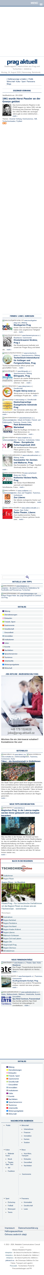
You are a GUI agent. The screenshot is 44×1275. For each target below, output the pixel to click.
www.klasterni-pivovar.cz (30, 335)
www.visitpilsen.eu (24, 438)
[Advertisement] (22, 34)
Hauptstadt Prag (9, 945)
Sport (23, 81)
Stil (9, 1168)
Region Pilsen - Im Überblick (13, 882)
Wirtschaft (11, 81)
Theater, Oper (18, 510)
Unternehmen (28, 1129)
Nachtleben (8, 650)
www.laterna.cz (19, 808)
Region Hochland (9, 926)
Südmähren (7, 917)
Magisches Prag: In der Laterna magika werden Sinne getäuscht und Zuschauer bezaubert (20, 813)
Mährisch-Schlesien (11, 935)
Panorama (31, 81)
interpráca (9, 1255)
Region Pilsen (8, 879)
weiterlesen (21, 908)
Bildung (24, 323)
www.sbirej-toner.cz (25, 386)
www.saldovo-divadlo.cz (30, 508)
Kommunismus (28, 119)
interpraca (9, 1258)
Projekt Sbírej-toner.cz (25, 391)
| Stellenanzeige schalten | (17, 79)
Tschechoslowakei (8, 121)
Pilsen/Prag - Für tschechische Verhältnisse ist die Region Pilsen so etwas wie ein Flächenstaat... (22, 906)
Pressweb (13, 1266)
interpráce (8, 1252)
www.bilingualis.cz (24, 371)
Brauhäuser (18, 338)
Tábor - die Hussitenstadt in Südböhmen (20, 761)
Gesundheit (8, 632)
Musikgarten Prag (22, 325)
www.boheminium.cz (26, 418)
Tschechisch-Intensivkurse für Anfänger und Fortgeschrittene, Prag (26, 360)
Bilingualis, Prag (22, 376)
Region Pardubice (10, 923)
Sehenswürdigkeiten (9, 420)
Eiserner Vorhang (16, 119)
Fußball (10, 1206)
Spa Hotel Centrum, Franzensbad (26, 999)
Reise (24, 1150)
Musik (10, 1159)
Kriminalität (28, 1202)
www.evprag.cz (21, 400)
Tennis (10, 1212)
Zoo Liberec (19, 497)
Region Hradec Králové (12, 929)
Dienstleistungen (10, 615)
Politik (30, 79)
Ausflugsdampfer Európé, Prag (25, 981)
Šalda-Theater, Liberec (24, 512)
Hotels (3, 994)
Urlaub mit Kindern (24, 420)
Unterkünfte (8, 661)
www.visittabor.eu (7, 757)
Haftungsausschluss (14, 1231)
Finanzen (27, 1132)
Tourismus (16, 422)
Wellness (21, 994)
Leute (26, 1209)
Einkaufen (8, 618)
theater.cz (16, 965)
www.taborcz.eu (20, 754)
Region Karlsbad (9, 920)
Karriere (26, 1139)
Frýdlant (19, 121)
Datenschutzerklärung (28, 1227)
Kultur (18, 81)
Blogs (9, 84)
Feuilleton (11, 1171)
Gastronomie (27, 338)
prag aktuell (22, 61)
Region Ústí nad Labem (12, 939)
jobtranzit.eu (10, 1260)
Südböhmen (8, 876)
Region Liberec (9, 932)
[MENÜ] (41, 3)
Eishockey (11, 1202)
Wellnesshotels (12, 994)
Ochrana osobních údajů (16, 1234)
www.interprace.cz (22, 586)
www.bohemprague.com (28, 593)
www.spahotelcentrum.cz (30, 992)
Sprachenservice (27, 355)
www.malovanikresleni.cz (31, 455)
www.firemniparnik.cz (25, 976)
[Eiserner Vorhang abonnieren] (3, 124)
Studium (27, 1142)
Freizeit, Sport (9, 622)
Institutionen (30, 440)
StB (35, 119)
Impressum (10, 1227)
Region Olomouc (9, 948)
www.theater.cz (19, 963)
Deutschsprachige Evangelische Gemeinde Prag (25, 405)
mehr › (15, 116)
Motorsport (11, 1209)
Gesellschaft (18, 388)
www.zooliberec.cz (24, 491)
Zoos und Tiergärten (25, 493)
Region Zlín (7, 942)
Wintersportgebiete (11, 664)
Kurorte (24, 422)
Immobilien (8, 636)
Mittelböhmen (8, 951)
